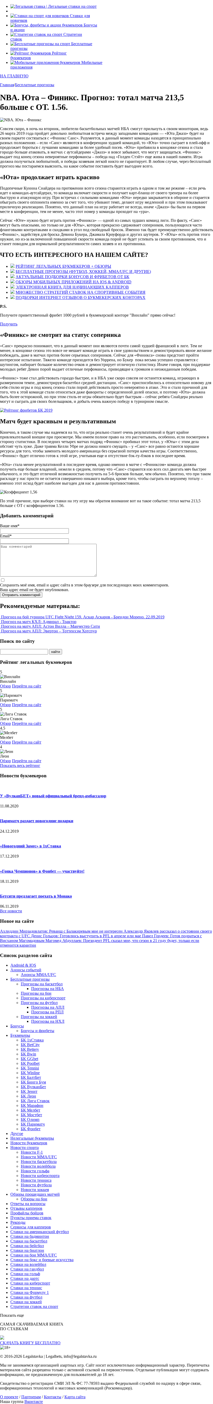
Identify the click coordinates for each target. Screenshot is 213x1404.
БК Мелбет (30, 1110)
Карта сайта (74, 1397)
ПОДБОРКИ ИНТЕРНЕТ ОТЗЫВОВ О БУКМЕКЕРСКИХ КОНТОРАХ (80, 297)
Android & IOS (23, 965)
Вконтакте (33, 1401)
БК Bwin (28, 1054)
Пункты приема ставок (30, 1217)
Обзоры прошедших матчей (35, 1194)
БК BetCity (30, 1044)
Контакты (52, 1397)
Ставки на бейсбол (27, 1245)
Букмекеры (20, 1035)
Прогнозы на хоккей (39, 1016)
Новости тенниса (36, 1180)
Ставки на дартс (24, 1278)
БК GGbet (29, 1059)
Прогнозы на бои (36, 993)
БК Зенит (29, 1091)
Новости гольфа (35, 1171)
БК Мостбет (31, 1115)
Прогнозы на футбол (39, 1002)
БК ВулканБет (33, 1087)
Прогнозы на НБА (47, 988)
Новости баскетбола (39, 1161)
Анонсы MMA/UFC (38, 974)
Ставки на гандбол (27, 1269)
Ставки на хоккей (26, 1302)
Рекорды (17, 1222)
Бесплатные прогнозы (30, 979)
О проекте (9, 1397)
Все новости (11, 911)
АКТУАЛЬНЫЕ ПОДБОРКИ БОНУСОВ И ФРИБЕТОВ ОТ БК (72, 277)
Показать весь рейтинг (20, 765)
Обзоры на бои (34, 1199)
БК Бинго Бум (33, 1082)
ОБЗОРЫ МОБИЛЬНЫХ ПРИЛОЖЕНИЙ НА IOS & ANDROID (73, 282)
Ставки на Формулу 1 (29, 1292)
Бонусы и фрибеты (37, 1030)
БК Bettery (30, 1049)
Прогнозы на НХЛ (47, 1021)
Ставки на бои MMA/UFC (33, 1255)
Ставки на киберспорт (30, 1283)
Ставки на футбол (26, 1297)
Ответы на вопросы (27, 1203)
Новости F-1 (32, 1152)
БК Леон (28, 1096)
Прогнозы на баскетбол (42, 984)
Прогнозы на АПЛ (47, 1007)
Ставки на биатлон (27, 1250)
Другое (16, 1133)
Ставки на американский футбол (39, 1231)
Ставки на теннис (26, 1288)
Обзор (5, 686)
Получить (8, 324)
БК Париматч (33, 1124)
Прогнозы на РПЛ (47, 1012)
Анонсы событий (25, 970)
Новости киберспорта (40, 1175)
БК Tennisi (30, 1068)
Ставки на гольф (25, 1274)
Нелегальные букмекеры (32, 1138)
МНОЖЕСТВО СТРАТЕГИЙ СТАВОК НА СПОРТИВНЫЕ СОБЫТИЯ (80, 292)
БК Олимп (30, 1119)
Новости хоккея (35, 1189)
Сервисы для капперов (30, 1227)
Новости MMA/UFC (39, 1157)
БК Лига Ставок (35, 1101)
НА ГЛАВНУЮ (14, 76)
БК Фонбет (31, 1129)
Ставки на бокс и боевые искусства (42, 1260)
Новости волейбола (38, 1166)
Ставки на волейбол (28, 1264)
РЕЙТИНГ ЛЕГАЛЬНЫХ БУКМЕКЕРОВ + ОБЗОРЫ (63, 266)
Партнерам (31, 1397)
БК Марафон (32, 1105)
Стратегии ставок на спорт (34, 1306)
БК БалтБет (31, 1077)
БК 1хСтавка (32, 1040)
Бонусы (17, 1026)
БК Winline (30, 1073)
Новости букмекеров (28, 1143)
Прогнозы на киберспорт (43, 998)
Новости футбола (36, 1185)
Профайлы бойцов (26, 1213)
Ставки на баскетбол (28, 1241)
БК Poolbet (30, 1063)
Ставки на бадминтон (29, 1236)
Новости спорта (24, 1147)
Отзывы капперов (26, 1208)
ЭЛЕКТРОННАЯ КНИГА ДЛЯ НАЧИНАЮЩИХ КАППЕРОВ (72, 287)
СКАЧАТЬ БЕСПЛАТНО (30, 1343)
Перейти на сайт (26, 686)
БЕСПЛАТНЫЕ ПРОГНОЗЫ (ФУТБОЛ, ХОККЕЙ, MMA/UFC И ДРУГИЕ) (83, 271)
